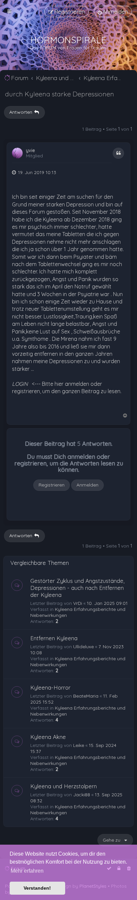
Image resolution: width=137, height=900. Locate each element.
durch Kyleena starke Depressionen (59, 94)
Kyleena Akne (48, 736)
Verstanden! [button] (37, 888)
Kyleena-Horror (50, 687)
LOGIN (20, 383)
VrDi (77, 603)
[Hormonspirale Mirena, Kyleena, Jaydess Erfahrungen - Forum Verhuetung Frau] (68, 43)
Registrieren (52, 485)
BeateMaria (85, 696)
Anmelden (87, 485)
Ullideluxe (83, 647)
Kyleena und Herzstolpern (63, 786)
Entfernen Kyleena (53, 638)
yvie (30, 150)
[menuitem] (113, 11)
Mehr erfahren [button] (27, 871)
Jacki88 (81, 795)
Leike (78, 745)
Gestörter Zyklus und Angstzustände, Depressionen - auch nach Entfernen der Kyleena (77, 587)
